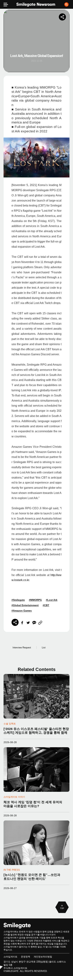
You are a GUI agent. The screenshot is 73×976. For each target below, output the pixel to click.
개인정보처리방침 (43, 956)
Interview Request (22, 647)
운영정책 (25, 956)
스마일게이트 (10, 956)
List (44, 647)
